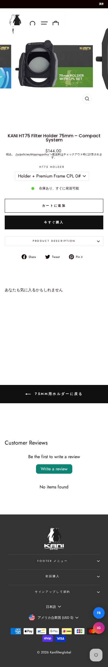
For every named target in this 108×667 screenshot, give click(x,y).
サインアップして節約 (53, 592)
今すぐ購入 (54, 222)
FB (99, 612)
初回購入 (52, 576)
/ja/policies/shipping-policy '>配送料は (39, 154)
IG (99, 627)
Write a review (54, 469)
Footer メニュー (52, 561)
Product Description (54, 241)
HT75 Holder (52, 167)
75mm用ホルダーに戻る (58, 393)
